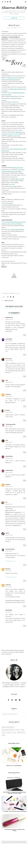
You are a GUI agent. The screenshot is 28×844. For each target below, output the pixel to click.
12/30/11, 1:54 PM (8, 396)
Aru (6, 502)
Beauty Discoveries (8, 727)
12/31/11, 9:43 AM (8, 551)
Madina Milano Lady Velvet (14, 171)
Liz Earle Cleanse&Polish (17, 229)
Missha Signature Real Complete (10, 79)
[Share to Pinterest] (13, 297)
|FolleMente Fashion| (10, 577)
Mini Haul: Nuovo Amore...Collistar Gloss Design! (15, 830)
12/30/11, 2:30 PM (9, 472)
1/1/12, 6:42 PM (8, 570)
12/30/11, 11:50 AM (9, 382)
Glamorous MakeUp (14, 7)
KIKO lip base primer (17, 167)
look (3, 735)
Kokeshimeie (9, 456)
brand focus (21, 732)
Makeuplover (9, 317)
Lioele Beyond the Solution (15, 77)
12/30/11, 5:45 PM (8, 504)
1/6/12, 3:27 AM (8, 612)
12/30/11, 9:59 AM (8, 340)
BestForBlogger (23, 842)
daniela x (7, 484)
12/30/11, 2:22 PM (8, 458)
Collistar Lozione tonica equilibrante (11, 223)
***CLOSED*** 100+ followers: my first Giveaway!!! (15, 811)
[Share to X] (10, 297)
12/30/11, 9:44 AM (9, 319)
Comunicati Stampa (8, 729)
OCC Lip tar (13, 186)
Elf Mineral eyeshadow (13, 134)
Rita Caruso (8, 358)
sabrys (7, 533)
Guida (4, 732)
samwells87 (8, 339)
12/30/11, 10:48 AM (9, 360)
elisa (6, 380)
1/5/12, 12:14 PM (8, 586)
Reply (24, 335)
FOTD (22, 729)
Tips (14, 732)
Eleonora (7, 569)
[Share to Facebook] (8, 297)
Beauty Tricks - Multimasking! (14, 765)
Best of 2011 (9, 300)
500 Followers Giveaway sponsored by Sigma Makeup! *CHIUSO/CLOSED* (14, 793)
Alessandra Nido (10, 549)
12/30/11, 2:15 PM (8, 442)
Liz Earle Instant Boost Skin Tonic (15, 222)
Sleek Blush (13, 104)
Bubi (6, 440)
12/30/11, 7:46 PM (9, 535)
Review (9, 732)
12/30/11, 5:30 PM (9, 486)
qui (8, 135)
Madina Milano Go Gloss (17, 179)
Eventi (17, 729)
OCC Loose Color (15, 135)
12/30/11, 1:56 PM (8, 412)
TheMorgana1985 (10, 424)
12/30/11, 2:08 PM (9, 426)
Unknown (8, 394)
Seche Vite (10, 203)
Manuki (7, 410)
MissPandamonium (10, 561)
